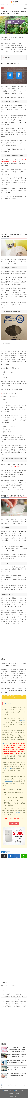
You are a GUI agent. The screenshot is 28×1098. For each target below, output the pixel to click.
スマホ (13, 996)
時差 (23, 999)
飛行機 (24, 1006)
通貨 (14, 1006)
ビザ (3, 999)
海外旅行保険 (23, 1001)
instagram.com (4, 346)
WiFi (3, 994)
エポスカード (7, 703)
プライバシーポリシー (20, 1090)
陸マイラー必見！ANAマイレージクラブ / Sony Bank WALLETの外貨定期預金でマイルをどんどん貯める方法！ (17, 1049)
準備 (3, 1003)
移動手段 (4, 1006)
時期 (3, 1001)
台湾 (2, 8)
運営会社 (6, 1090)
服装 (8, 1001)
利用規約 (11, 1090)
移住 (22, 1003)
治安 (12, 1001)
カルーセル (19, 994)
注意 (17, 1001)
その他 (13, 994)
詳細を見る (14, 823)
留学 (17, 1003)
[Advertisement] (14, 216)
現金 (12, 1003)
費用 (10, 1006)
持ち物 (18, 999)
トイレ (8, 852)
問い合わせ (17, 1093)
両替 (13, 999)
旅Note (11, 1096)
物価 (8, 1003)
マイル (8, 999)
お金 (8, 994)
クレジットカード (6, 996)
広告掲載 (11, 1093)
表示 (9, 57)
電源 (19, 1006)
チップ (19, 996)
